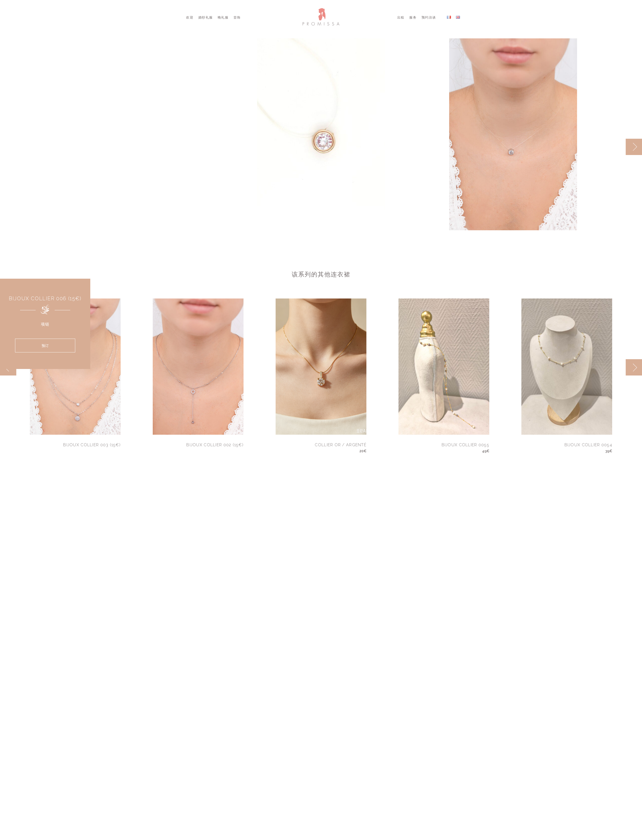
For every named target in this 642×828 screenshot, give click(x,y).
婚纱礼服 (205, 17)
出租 (401, 17)
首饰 (237, 17)
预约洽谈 (429, 17)
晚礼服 (223, 17)
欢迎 (189, 17)
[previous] (617, 147)
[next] (634, 147)
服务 (413, 17)
